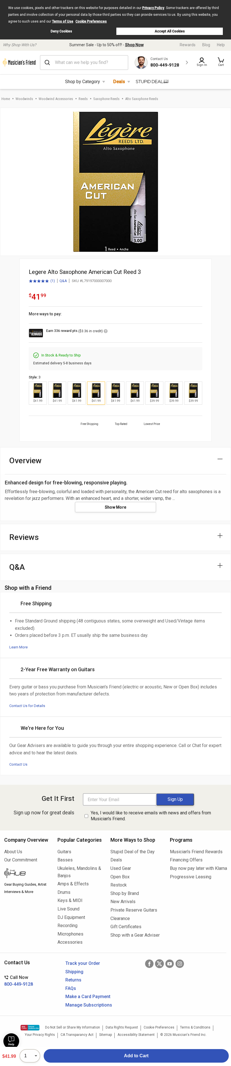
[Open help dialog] (11, 1041)
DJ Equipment (71, 917)
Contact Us (18, 764)
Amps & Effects (73, 884)
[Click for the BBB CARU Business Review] (30, 1027)
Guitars (64, 851)
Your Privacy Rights (40, 1035)
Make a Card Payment (87, 996)
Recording (67, 925)
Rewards (188, 45)
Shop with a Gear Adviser (135, 935)
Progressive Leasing (190, 876)
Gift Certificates (125, 926)
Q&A (63, 281)
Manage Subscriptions (88, 1005)
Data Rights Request (122, 1027)
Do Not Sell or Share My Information (72, 1027)
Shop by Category (82, 81)
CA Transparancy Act (77, 1035)
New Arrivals (123, 901)
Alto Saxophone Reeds (141, 99)
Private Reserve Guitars (133, 910)
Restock (118, 885)
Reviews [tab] (24, 537)
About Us (13, 851)
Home (5, 99)
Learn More (18, 647)
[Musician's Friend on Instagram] (180, 964)
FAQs (70, 988)
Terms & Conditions (195, 1027)
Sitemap (105, 1035)
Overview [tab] (25, 460)
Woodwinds (24, 99)
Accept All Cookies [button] (170, 31)
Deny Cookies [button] (61, 31)
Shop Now (134, 45)
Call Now (18, 981)
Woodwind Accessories (56, 99)
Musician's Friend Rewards (196, 851)
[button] (221, 62)
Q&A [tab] (17, 567)
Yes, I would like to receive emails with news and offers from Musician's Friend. (151, 815)
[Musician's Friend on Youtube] (170, 964)
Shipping (74, 971)
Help (221, 45)
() (42, 281)
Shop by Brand (124, 893)
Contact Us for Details (27, 706)
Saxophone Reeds (106, 99)
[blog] (26, 873)
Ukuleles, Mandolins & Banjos (79, 872)
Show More (115, 507)
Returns (73, 980)
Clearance (120, 918)
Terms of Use (62, 21)
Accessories (70, 942)
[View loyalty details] (106, 332)
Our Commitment (20, 860)
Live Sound (68, 909)
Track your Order (82, 963)
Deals (119, 81)
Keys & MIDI (70, 900)
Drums (63, 892)
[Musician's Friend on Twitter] (159, 964)
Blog (206, 45)
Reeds (83, 99)
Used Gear (120, 868)
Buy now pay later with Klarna (198, 868)
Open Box (120, 876)
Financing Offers (186, 860)
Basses (65, 860)
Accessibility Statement (136, 1035)
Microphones (70, 934)
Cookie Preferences (91, 21)
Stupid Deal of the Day (132, 851)
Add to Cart (136, 1055)
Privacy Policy (153, 8)
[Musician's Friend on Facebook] (149, 964)
